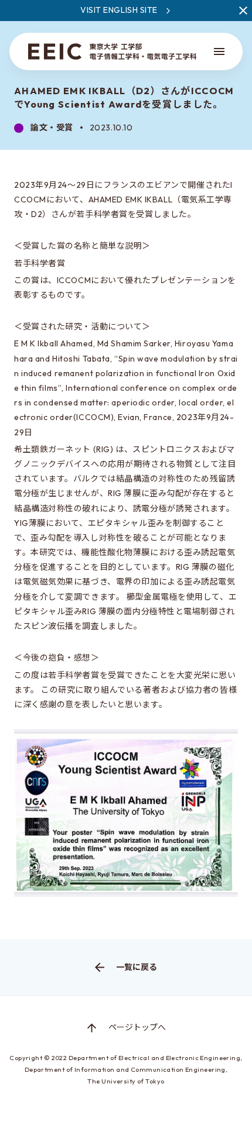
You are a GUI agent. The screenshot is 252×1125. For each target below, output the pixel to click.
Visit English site (119, 10)
